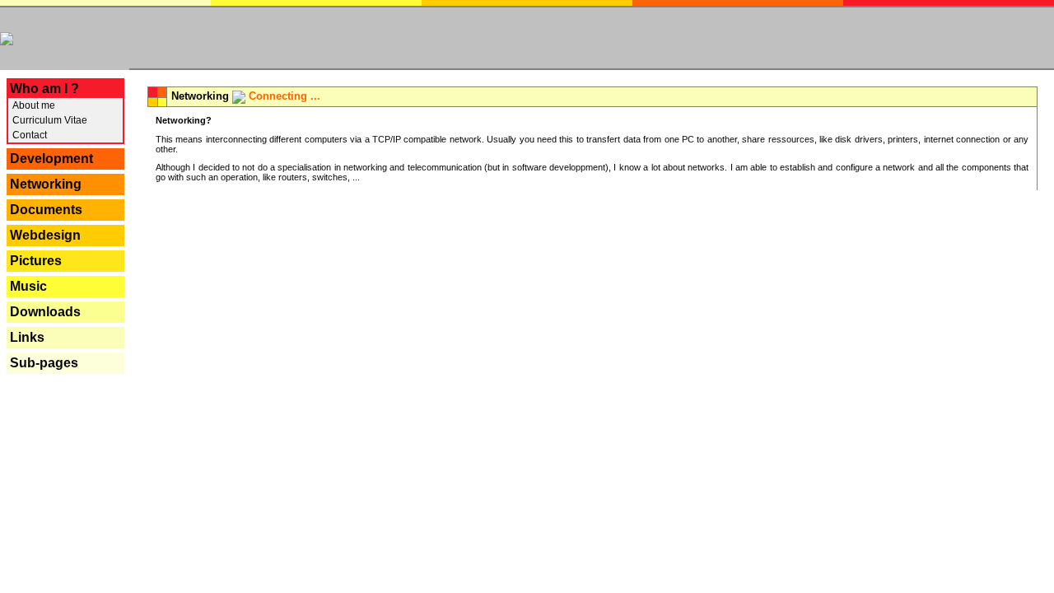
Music (28, 286)
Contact (28, 135)
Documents (46, 210)
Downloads (45, 312)
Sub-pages (44, 363)
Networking (46, 184)
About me (32, 105)
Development (51, 159)
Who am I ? (44, 89)
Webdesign (45, 235)
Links (27, 337)
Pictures (36, 261)
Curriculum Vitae (48, 120)
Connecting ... (284, 96)
